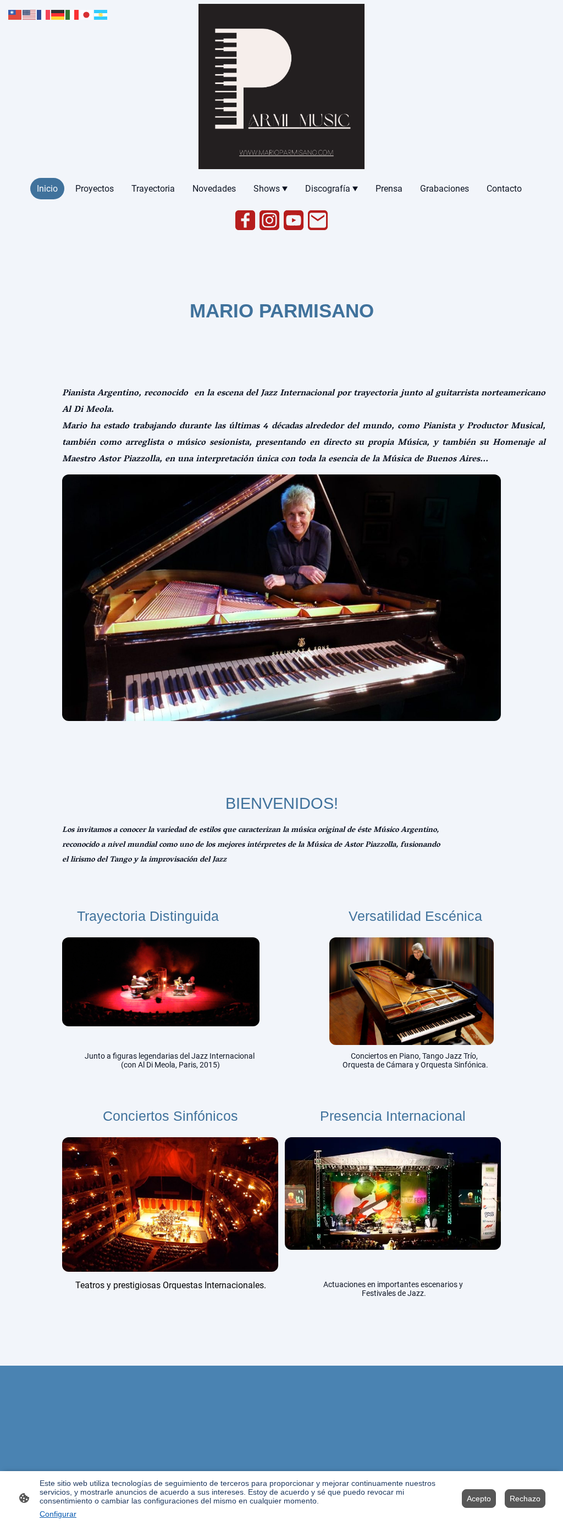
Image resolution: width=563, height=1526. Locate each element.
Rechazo (525, 1498)
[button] (15, 14)
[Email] (318, 220)
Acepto (479, 1498)
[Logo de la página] (281, 86)
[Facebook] (245, 220)
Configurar (58, 1514)
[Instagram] (269, 220)
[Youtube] (293, 220)
